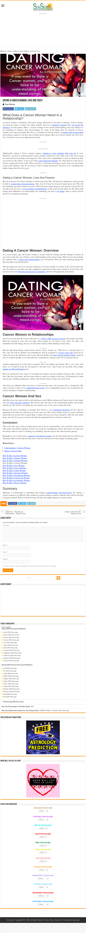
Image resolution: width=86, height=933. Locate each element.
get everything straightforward (35, 188)
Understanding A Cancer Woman (17, 448)
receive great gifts (65, 352)
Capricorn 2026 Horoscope (12, 655)
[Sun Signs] (43, 6)
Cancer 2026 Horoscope (11, 640)
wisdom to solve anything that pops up (59, 153)
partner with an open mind (72, 132)
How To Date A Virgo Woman (14, 468)
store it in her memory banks (64, 355)
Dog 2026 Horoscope (10, 694)
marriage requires (59, 125)
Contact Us (58, 920)
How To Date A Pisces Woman (14, 483)
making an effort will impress (14, 369)
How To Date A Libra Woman (14, 470)
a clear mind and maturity (48, 160)
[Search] (58, 578)
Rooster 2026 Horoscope (11, 691)
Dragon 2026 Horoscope (11, 678)
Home (4, 51)
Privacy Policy (49, 920)
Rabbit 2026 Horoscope (11, 676)
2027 (32, 706)
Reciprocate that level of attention (31, 271)
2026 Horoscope (11, 629)
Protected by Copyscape (71, 920)
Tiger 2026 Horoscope (10, 673)
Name (5, 545)
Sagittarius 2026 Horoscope (12, 653)
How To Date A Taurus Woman (15, 458)
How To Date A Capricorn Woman (16, 478)
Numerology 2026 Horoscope (14, 702)
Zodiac (10, 51)
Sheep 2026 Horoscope (11, 686)
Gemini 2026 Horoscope (11, 637)
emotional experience (61, 409)
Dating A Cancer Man (13, 451)
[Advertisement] (43, 601)
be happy (61, 191)
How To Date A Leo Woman (14, 465)
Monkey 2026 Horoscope (11, 689)
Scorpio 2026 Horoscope (11, 650)
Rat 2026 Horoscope (10, 668)
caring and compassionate (29, 259)
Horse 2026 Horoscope (10, 684)
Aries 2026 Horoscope (10, 632)
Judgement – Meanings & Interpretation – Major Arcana (15, 511)
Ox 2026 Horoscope (9, 671)
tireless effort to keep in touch (53, 338)
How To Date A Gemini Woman (15, 460)
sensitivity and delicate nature (40, 436)
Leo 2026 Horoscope (10, 642)
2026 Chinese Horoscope (15, 665)
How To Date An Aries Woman (15, 455)
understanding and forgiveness (59, 492)
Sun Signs (9, 920)
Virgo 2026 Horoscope (10, 645)
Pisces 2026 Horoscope (11, 661)
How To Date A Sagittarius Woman (16, 475)
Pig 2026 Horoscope (10, 697)
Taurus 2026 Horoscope (11, 635)
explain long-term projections (23, 183)
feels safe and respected (19, 402)
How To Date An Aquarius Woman (16, 480)
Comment (6, 525)
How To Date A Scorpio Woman (15, 473)
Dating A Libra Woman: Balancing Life (73, 511)
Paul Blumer (10, 104)
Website (5, 559)
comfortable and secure (35, 388)
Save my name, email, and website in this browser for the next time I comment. (31, 566)
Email (5, 552)
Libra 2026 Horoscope (10, 648)
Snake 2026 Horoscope (11, 681)
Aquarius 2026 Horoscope (11, 658)
